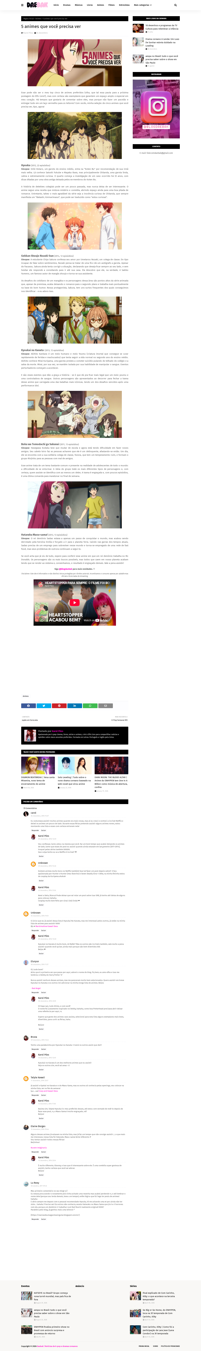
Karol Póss (28, 33)
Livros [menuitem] (90, 5)
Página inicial (28, 19)
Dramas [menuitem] (66, 5)
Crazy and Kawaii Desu (48, 1091)
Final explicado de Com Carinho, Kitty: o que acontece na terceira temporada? (159, 1296)
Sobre (155, 1346)
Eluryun (35, 961)
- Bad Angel (36, 988)
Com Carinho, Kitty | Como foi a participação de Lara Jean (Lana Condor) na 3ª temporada (158, 1330)
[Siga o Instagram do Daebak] (156, 138)
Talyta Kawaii (38, 1077)
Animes (38, 19)
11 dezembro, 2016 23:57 (39, 1081)
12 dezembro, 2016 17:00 (47, 1104)
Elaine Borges (38, 1126)
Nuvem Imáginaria (39, 1148)
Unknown (43, 863)
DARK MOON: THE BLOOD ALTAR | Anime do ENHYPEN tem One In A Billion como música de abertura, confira (111, 782)
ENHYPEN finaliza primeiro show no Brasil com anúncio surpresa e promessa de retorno (51, 1330)
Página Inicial (144, 1346)
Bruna (34, 1037)
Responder (35, 830)
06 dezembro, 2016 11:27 (39, 964)
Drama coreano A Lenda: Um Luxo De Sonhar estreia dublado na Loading (162, 42)
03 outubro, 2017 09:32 (39, 1186)
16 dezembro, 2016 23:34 (47, 1160)
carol (33, 812)
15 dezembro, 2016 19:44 (40, 1129)
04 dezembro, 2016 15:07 (40, 816)
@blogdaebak (65, 569)
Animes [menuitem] (100, 5)
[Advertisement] (74, 660)
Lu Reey (35, 1182)
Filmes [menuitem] (111, 5)
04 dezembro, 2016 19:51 (40, 916)
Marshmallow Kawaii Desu (46, 926)
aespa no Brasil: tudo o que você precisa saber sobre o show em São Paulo (162, 59)
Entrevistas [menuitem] (124, 5)
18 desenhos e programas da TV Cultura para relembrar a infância (162, 27)
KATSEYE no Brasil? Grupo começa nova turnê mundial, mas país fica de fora (52, 1296)
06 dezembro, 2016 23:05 (47, 1001)
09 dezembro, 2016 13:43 (40, 1040)
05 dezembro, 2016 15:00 (47, 939)
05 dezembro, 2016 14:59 (47, 839)
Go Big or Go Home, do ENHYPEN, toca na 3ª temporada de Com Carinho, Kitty (159, 1313)
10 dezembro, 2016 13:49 (47, 1058)
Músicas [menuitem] (79, 5)
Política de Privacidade (170, 1346)
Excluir (43, 830)
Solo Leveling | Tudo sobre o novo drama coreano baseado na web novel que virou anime (74, 780)
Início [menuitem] (56, 5)
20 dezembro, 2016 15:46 (47, 866)
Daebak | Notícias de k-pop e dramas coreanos (57, 1346)
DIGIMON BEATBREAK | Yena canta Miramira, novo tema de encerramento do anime (38, 780)
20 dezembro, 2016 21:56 (47, 890)
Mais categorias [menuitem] (141, 5)
